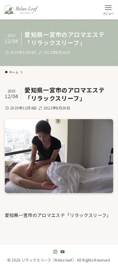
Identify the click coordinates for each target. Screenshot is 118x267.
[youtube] (62, 252)
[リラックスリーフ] (21, 9)
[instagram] (55, 252)
